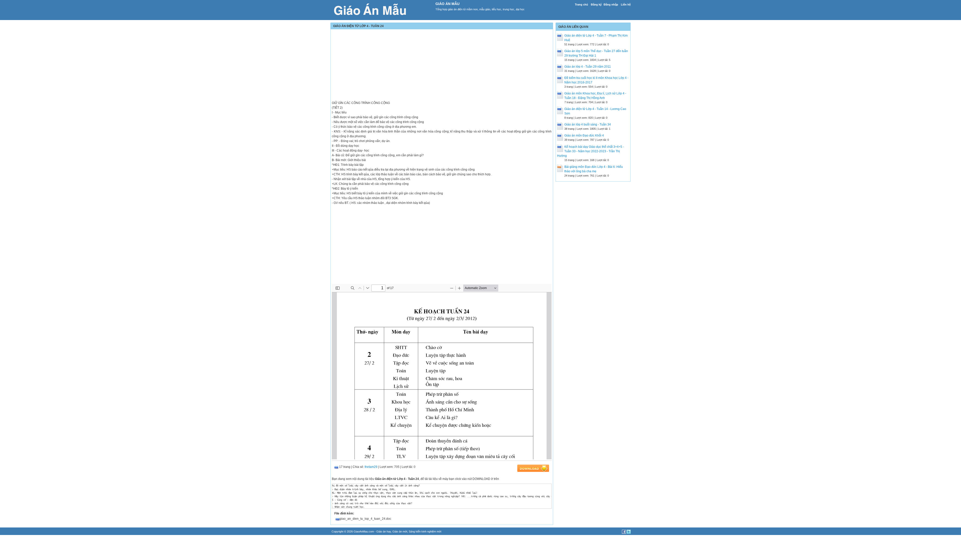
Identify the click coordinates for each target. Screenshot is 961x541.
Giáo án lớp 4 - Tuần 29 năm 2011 (587, 66)
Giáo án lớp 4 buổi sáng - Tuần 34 (587, 124)
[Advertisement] (442, 66)
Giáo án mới (399, 531)
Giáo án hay (383, 531)
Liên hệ (626, 4)
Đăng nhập (611, 4)
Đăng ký (596, 4)
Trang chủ (581, 4)
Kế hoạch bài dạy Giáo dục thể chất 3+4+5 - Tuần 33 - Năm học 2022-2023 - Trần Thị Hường (590, 151)
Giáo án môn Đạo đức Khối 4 (584, 135)
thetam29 (371, 467)
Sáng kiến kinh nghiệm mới (425, 531)
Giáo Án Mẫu (447, 4)
